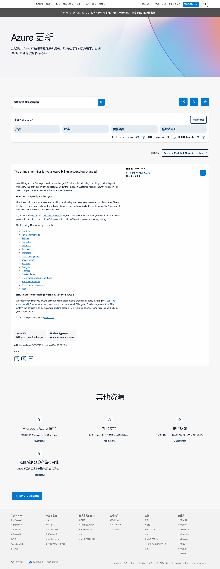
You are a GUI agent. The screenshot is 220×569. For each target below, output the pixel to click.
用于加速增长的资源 (86, 525)
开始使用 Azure (190, 4)
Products (26, 245)
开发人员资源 (150, 529)
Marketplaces (28, 274)
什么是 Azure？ (17, 520)
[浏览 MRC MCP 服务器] (205, 102)
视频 (146, 549)
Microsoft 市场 (115, 525)
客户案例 (14, 549)
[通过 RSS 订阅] (194, 102)
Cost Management (52, 215)
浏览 (48, 4)
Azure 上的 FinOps (53, 539)
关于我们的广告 (162, 563)
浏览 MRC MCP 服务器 (143, 12)
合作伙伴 (90, 4)
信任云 (13, 539)
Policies (25, 238)
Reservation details (31, 281)
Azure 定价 (50, 525)
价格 (78, 4)
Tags (24, 288)
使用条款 (141, 563)
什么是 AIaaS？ (183, 539)
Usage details (28, 259)
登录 (204, 4)
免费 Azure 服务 (52, 529)
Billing (35, 215)
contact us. (49, 317)
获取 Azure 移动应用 (29, 496)
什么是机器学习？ (184, 529)
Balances (26, 263)
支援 (164, 4)
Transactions (28, 249)
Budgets (26, 267)
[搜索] (101, 102)
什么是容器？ (183, 549)
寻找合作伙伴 (115, 529)
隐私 (132, 563)
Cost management (31, 256)
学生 (146, 534)
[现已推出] (203, 137)
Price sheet (27, 241)
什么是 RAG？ (183, 553)
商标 (150, 563)
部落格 (147, 525)
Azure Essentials (17, 544)
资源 (101, 4)
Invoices (26, 231)
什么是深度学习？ (184, 534)
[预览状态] (174, 137)
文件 (146, 520)
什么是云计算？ (183, 520)
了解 (157, 4)
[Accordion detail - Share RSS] (23, 358)
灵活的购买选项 (51, 534)
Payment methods (31, 234)
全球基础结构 (16, 529)
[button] (183, 102)
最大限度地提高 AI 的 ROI (55, 544)
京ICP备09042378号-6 (180, 563)
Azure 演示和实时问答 (87, 539)
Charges (26, 270)
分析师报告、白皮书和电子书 (155, 544)
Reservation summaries (33, 285)
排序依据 (155, 153)
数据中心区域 (16, 534)
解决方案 (67, 4)
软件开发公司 (115, 520)
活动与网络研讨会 (151, 539)
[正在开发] (143, 137)
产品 (56, 4)
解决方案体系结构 (85, 529)
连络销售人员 (174, 4)
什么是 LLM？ (183, 544)
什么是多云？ (183, 525)
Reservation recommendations (37, 277)
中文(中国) (19, 562)
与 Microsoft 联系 (120, 563)
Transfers (26, 252)
